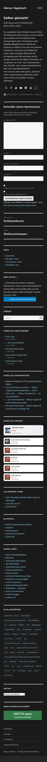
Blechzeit (10, 558)
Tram (6, 666)
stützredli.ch (11, 506)
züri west (8, 675)
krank (6, 634)
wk (14, 671)
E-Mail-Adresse (11, 164)
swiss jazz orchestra (27, 661)
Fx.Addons (8, 739)
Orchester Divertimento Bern (18, 576)
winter (7, 671)
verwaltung (28, 666)
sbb (6, 652)
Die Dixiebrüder (12, 564)
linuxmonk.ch (12, 531)
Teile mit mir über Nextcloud (22, 299)
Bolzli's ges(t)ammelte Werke (19, 524)
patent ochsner (29, 643)
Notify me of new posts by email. (15, 194)
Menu (39, 8)
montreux (8, 639)
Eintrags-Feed (12, 259)
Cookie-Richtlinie (11, 745)
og (25, 639)
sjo (5, 661)
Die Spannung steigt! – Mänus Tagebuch (23, 406)
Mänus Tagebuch (15, 8)
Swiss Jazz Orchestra (15, 591)
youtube (21, 671)
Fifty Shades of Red (14, 361)
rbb (12, 648)
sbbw (12, 652)
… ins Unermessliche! (15, 343)
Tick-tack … (11, 337)
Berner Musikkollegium (16, 555)
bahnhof (8, 616)
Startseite (8, 729)
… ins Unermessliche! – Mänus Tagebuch (23, 399)
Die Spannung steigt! (15, 349)
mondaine (33, 634)
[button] (6, 88)
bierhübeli (25, 616)
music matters (12, 573)
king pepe (27, 629)
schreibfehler (32, 652)
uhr (12, 666)
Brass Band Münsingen (16, 561)
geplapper (36, 625)
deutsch (13, 625)
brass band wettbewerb (14, 620)
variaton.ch (11, 597)
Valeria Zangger (12, 594)
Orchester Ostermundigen (17, 579)
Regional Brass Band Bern (17, 585)
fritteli (14, 430)
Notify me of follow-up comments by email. (19, 188)
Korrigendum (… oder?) (27, 390)
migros (15, 634)
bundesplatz (33, 620)
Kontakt (7, 295)
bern (16, 616)
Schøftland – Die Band (15, 588)
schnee (21, 652)
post (6, 648)
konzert (37, 629)
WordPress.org (12, 265)
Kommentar (10, 120)
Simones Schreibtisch (15, 534)
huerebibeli (9, 629)
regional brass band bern (27, 648)
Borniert (9, 528)
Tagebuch (38, 94)
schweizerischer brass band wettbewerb (22, 657)
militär (23, 634)
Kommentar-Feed (14, 262)
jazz (18, 629)
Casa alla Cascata (13, 503)
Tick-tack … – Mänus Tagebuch (19, 393)
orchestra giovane (13, 582)
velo (19, 666)
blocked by (25, 716)
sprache (12, 661)
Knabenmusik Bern (14, 570)
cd (5, 625)
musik (18, 639)
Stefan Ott (10, 537)
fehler (21, 625)
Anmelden (10, 256)
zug (29, 671)
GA (28, 625)
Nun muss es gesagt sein (16, 355)
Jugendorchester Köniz (16, 567)
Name (7, 153)
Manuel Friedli (12, 94)
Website (7, 174)
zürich (36, 671)
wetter (39, 666)
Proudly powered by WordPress (28, 752)
